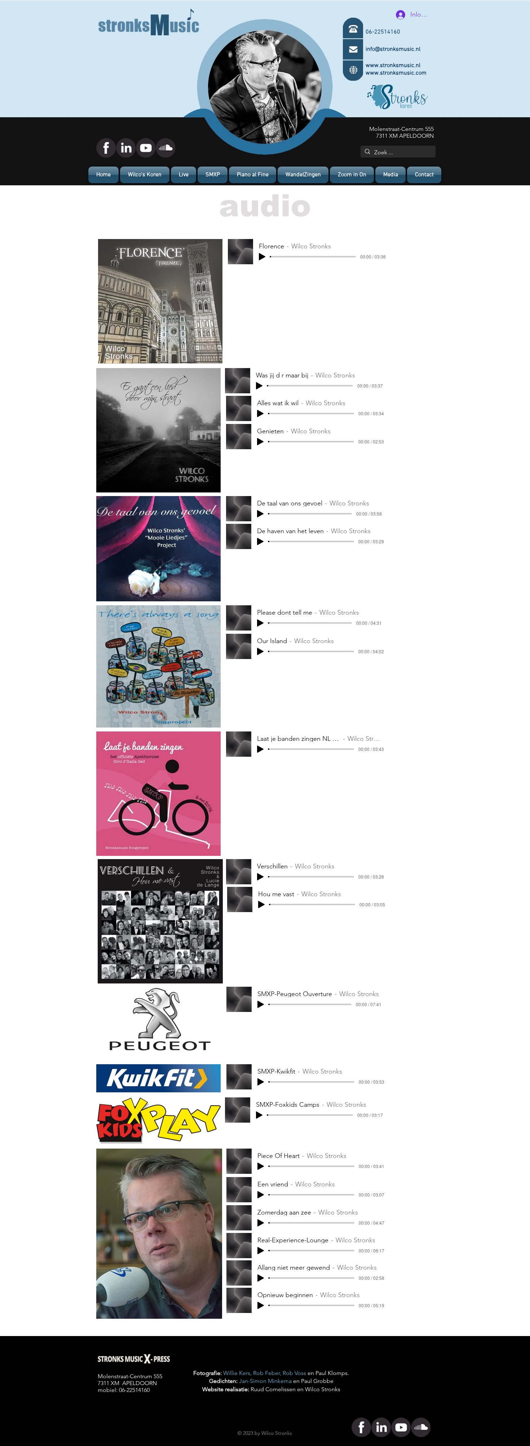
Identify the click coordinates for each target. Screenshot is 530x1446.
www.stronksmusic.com (396, 73)
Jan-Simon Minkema (265, 1381)
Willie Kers (236, 1373)
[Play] (262, 256)
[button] (390, 175)
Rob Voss (294, 1373)
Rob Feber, (268, 1373)
